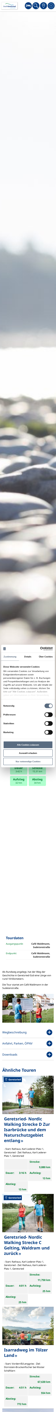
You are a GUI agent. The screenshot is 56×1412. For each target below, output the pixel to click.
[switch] (49, 714)
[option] (28, 364)
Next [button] (48, 1008)
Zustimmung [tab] (10, 656)
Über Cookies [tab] (46, 656)
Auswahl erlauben (28, 753)
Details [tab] (27, 656)
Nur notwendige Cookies (28, 761)
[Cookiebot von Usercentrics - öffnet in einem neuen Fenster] (40, 649)
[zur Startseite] (9, 6)
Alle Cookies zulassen (28, 744)
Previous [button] (7, 1008)
